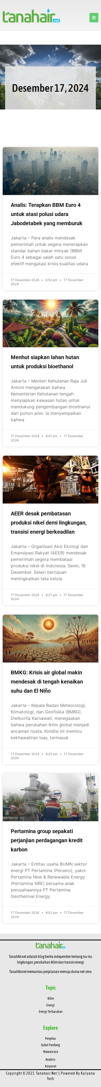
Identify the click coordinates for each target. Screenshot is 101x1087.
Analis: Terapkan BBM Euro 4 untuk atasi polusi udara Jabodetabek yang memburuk (46, 214)
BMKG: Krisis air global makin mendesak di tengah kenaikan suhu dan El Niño (47, 681)
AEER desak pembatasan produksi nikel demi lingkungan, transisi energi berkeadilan (49, 522)
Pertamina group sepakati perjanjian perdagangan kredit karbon (47, 840)
